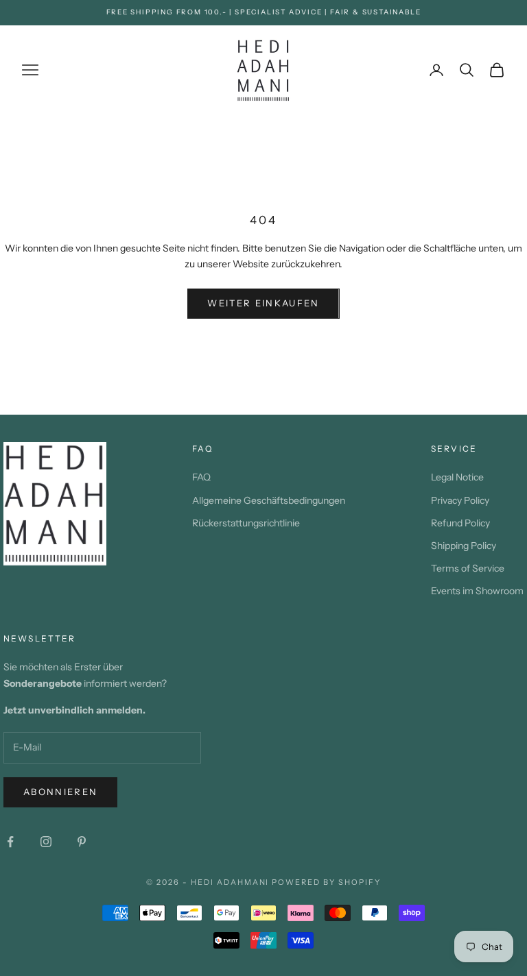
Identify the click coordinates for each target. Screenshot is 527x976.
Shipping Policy (463, 545)
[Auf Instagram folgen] (46, 842)
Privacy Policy (460, 500)
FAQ (201, 477)
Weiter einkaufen (263, 302)
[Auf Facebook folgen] (10, 842)
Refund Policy (460, 523)
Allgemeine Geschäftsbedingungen (268, 500)
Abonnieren (60, 791)
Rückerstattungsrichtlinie (246, 523)
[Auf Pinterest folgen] (82, 842)
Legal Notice (457, 477)
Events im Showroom (477, 591)
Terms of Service (467, 568)
